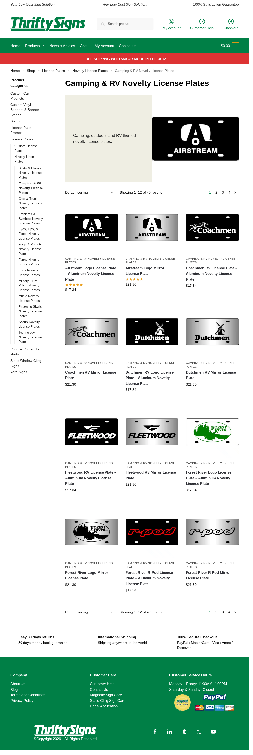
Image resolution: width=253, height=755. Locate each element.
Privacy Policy (22, 700)
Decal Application (104, 706)
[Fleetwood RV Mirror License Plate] (152, 431)
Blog (14, 689)
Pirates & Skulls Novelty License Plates (30, 311)
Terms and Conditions (27, 695)
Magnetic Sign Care (106, 695)
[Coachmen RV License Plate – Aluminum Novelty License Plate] (212, 227)
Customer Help (202, 28)
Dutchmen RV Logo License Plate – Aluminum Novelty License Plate (150, 378)
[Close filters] (50, 80)
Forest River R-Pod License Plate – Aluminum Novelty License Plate (149, 578)
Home (15, 71)
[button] (230, 46)
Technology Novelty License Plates (30, 337)
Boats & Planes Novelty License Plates (30, 173)
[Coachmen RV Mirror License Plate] (91, 331)
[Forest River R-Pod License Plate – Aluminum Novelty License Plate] (152, 532)
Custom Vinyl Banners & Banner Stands (24, 110)
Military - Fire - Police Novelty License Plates (29, 285)
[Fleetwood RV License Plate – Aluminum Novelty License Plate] (91, 431)
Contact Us (99, 689)
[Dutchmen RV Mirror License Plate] (212, 331)
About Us (17, 684)
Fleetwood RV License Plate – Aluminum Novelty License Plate (90, 478)
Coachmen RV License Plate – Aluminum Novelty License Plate (211, 273)
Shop (31, 71)
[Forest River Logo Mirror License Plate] (91, 532)
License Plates (53, 71)
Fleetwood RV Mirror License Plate (151, 475)
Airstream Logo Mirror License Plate (145, 271)
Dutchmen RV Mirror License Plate (211, 375)
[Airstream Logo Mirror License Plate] (152, 227)
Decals (15, 121)
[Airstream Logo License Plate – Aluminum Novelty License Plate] (91, 227)
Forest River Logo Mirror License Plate (86, 575)
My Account (172, 28)
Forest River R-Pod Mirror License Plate (208, 575)
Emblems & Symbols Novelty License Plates (31, 218)
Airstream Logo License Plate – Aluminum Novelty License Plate (90, 273)
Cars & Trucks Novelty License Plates (30, 203)
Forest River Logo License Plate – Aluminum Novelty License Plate (208, 478)
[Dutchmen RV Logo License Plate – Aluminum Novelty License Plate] (152, 331)
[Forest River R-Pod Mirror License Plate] (212, 532)
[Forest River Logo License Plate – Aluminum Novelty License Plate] (212, 431)
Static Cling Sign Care (107, 700)
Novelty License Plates (90, 71)
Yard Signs (18, 372)
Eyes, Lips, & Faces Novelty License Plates (29, 233)
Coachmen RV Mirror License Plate (90, 375)
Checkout (231, 28)
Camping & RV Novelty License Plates (31, 188)
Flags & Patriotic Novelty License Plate (30, 249)
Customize (92, 300)
